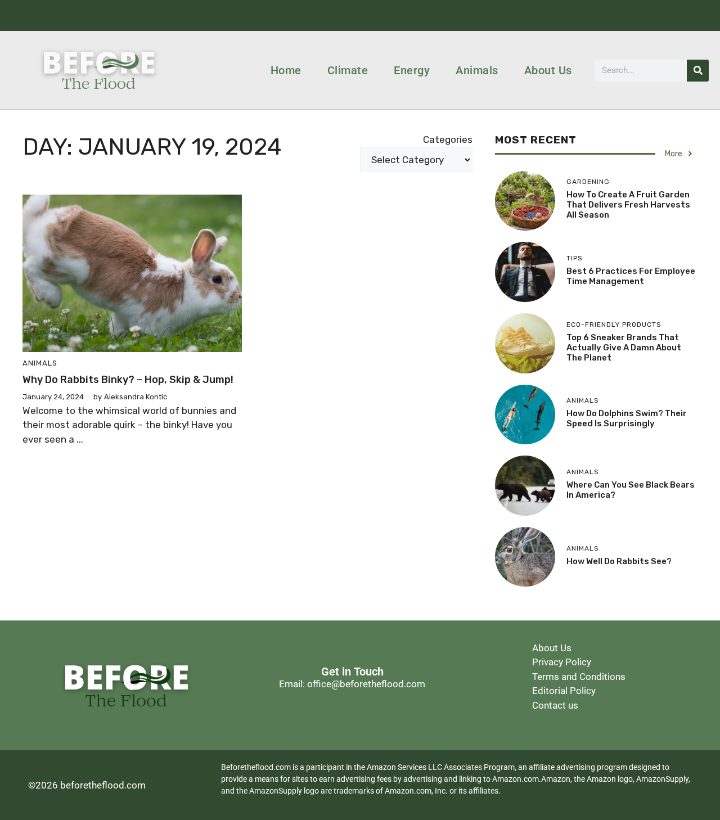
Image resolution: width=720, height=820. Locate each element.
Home (286, 70)
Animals (477, 70)
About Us (548, 70)
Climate (347, 70)
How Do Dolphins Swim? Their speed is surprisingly (626, 418)
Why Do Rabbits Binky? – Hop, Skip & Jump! (127, 379)
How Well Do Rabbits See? (619, 561)
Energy (412, 70)
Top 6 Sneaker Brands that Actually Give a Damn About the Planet (623, 347)
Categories (447, 139)
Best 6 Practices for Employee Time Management (630, 276)
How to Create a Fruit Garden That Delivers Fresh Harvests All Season (628, 205)
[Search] (698, 71)
